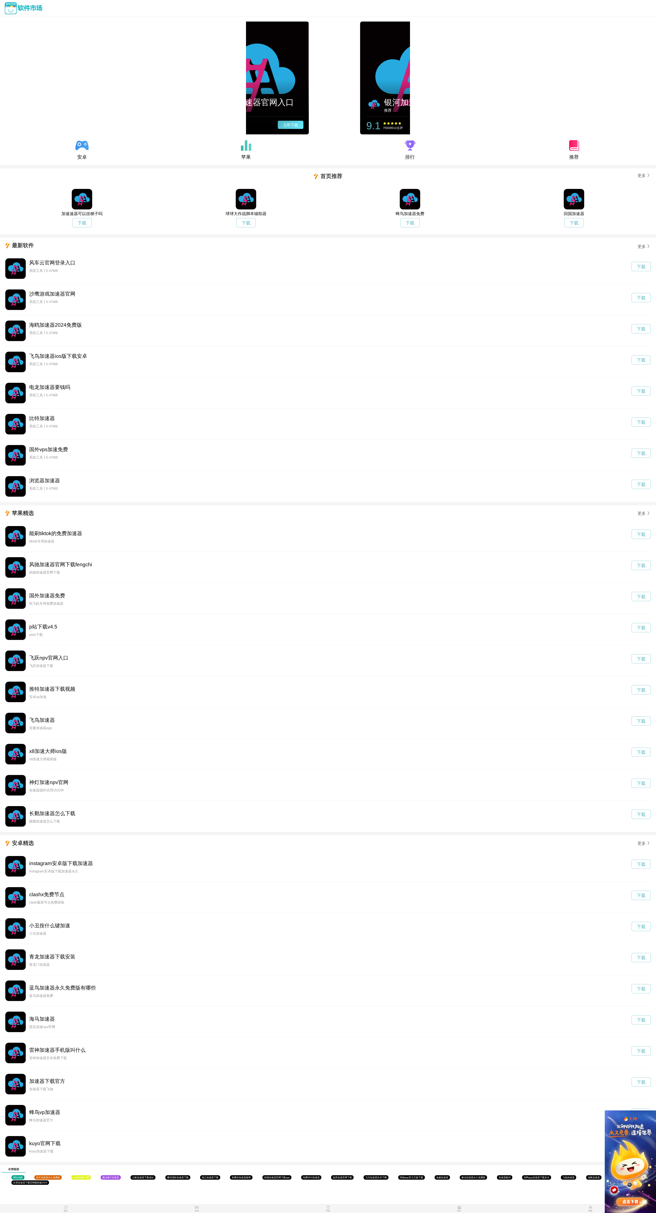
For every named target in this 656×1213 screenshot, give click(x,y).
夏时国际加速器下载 (178, 1177)
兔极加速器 (442, 1177)
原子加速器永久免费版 (48, 1177)
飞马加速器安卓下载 (376, 1177)
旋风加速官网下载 (342, 1177)
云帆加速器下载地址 (143, 1177)
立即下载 (366, 125)
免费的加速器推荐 (241, 1177)
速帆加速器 (594, 1177)
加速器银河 (505, 1177)
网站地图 (18, 1177)
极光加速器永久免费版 (473, 1177)
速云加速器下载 (210, 1177)
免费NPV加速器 (311, 1177)
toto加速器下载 (81, 1177)
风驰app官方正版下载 (411, 1177)
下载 (82, 223)
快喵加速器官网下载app (277, 1177)
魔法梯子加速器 (110, 1177)
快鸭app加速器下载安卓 (536, 1177)
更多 (642, 175)
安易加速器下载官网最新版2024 (30, 1182)
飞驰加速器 (569, 1177)
